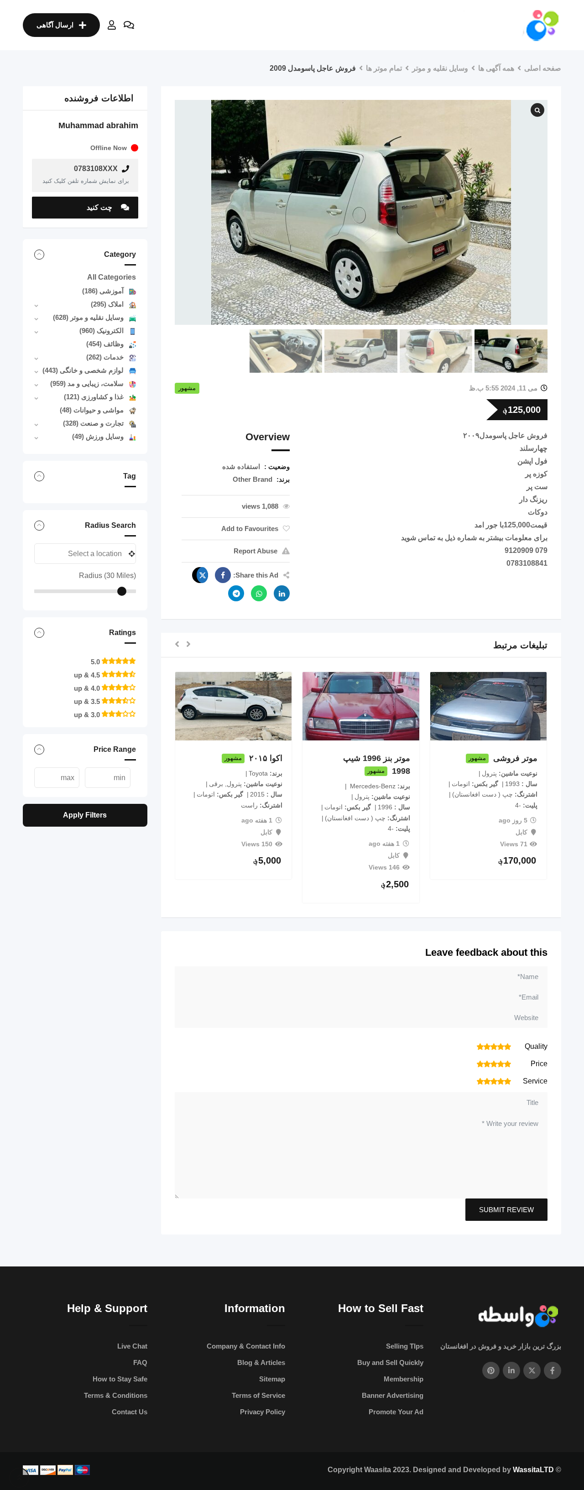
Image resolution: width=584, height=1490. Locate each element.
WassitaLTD (533, 1470)
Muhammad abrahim (98, 125)
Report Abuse (255, 551)
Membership (403, 1379)
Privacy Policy (262, 1412)
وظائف (105, 344)
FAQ (140, 1362)
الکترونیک (101, 330)
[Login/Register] (112, 25)
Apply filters (85, 815)
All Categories (111, 277)
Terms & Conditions (115, 1395)
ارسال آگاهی (54, 25)
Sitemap (272, 1379)
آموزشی (103, 291)
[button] (188, 644)
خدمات (105, 357)
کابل (521, 832)
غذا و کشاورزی (94, 397)
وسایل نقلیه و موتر (88, 317)
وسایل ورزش (98, 436)
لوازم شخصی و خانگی (83, 370)
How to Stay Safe (120, 1379)
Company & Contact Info (246, 1346)
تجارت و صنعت (93, 423)
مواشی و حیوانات (92, 410)
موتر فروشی (515, 758)
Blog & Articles (261, 1362)
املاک (107, 304)
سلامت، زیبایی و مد (87, 383)
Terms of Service (258, 1395)
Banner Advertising (392, 1395)
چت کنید (100, 207)
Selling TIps (404, 1346)
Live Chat (132, 1346)
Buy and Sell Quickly (390, 1362)
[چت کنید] (129, 25)
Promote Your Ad (396, 1412)
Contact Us (129, 1412)
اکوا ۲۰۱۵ (265, 758)
